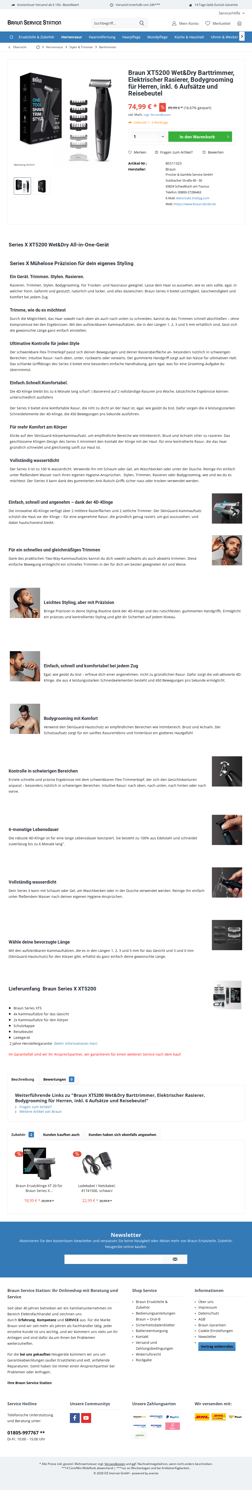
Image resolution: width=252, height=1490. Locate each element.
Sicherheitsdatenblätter (155, 1325)
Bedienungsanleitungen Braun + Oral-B (155, 1316)
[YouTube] (86, 1418)
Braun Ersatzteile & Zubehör (152, 1304)
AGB (201, 1319)
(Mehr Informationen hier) (75, 1043)
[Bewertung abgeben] (181, 100)
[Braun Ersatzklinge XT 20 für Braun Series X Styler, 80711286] (39, 1163)
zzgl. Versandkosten (157, 115)
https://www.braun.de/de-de (195, 204)
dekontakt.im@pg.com (192, 198)
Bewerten (215, 152)
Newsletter (207, 1336)
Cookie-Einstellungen (215, 1330)
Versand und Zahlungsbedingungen (154, 1345)
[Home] (11, 37)
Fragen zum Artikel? (176, 152)
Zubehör (21, 1134)
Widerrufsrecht (148, 1354)
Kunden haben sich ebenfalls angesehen (122, 1134)
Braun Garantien (212, 1325)
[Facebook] (75, 1418)
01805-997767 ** (26, 1433)
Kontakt (142, 1336)
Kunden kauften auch (61, 1134)
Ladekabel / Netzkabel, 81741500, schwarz (97, 1188)
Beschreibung (22, 1079)
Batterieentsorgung (152, 1330)
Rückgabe (144, 1360)
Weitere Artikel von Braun (40, 1111)
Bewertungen (58, 1079)
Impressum (207, 1307)
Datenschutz (208, 1313)
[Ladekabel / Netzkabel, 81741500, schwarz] (97, 1163)
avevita (153, 1473)
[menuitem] (230, 13)
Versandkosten (115, 1464)
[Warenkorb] (239, 23)
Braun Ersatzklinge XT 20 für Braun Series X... (39, 1188)
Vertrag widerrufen (217, 1346)
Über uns (206, 1301)
